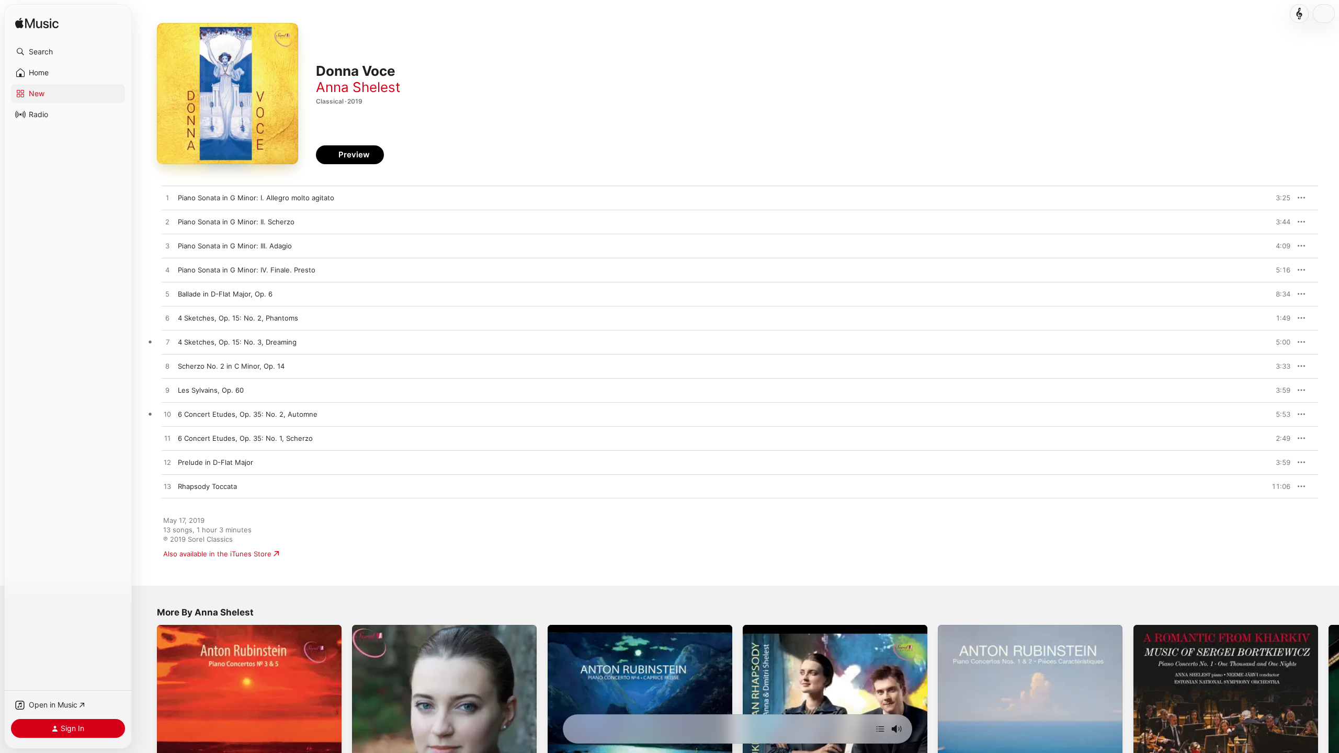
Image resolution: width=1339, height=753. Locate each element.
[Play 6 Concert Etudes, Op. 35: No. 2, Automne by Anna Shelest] (167, 414)
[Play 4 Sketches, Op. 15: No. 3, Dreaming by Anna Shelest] (167, 342)
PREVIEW (1278, 198)
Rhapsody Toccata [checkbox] (207, 486)
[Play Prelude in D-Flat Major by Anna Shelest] (167, 462)
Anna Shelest (358, 87)
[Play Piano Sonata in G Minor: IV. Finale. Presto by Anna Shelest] (167, 270)
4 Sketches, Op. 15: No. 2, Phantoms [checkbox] (238, 318)
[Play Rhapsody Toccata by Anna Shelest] (167, 487)
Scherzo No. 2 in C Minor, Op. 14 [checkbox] (231, 366)
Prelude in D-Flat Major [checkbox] (215, 462)
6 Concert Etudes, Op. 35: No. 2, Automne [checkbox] (247, 414)
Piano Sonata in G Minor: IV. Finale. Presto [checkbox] (246, 270)
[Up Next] (880, 729)
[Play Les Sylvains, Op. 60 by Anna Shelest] (167, 390)
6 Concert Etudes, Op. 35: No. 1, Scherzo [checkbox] (245, 438)
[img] (37, 24)
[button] (68, 52)
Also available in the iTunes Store (217, 554)
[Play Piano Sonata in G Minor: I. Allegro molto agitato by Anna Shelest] (167, 198)
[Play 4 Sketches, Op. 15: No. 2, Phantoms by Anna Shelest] (167, 318)
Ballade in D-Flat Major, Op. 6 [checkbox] (225, 294)
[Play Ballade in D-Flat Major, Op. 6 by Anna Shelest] (167, 294)
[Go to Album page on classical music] (1299, 13)
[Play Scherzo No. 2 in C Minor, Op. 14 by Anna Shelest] (167, 366)
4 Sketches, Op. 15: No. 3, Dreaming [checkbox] (237, 342)
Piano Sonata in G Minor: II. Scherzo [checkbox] (236, 222)
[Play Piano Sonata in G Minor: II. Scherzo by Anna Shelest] (167, 222)
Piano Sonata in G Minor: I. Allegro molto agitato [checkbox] (256, 197)
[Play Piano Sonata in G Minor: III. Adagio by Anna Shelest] (167, 246)
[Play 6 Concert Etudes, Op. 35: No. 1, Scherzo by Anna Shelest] (167, 438)
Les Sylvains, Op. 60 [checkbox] (211, 390)
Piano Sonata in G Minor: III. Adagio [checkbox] (235, 246)
